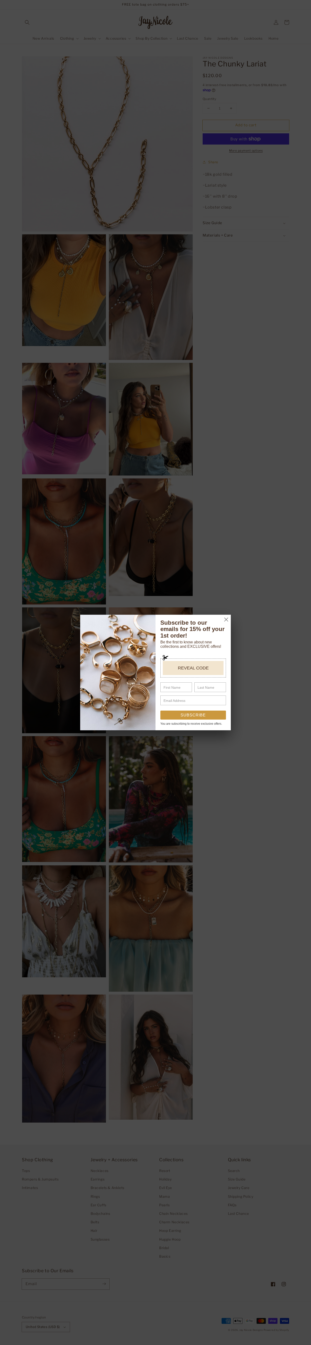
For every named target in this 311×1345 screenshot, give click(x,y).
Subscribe (193, 715)
